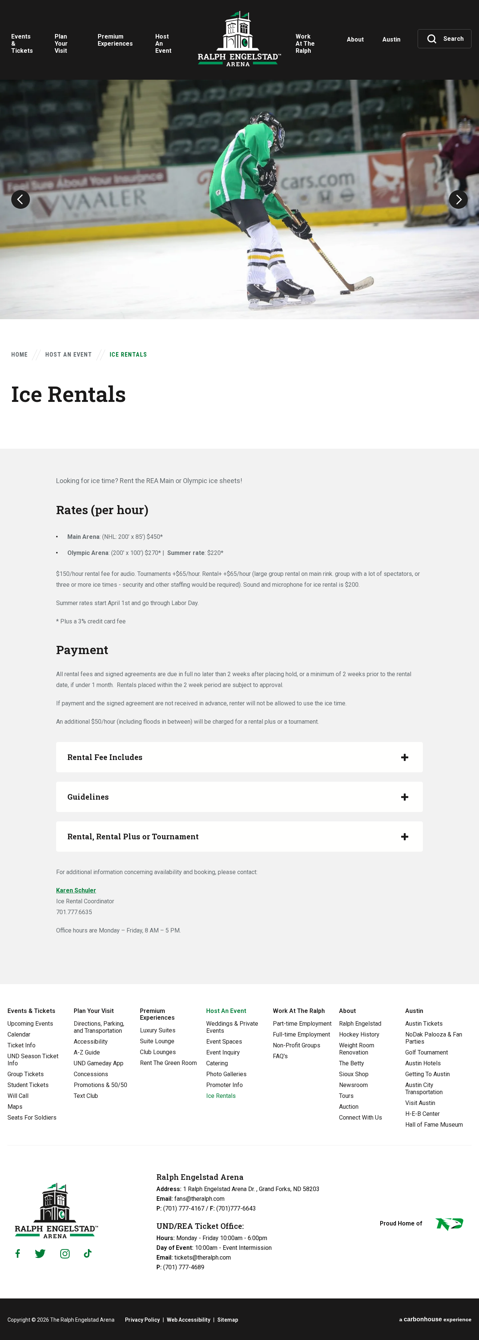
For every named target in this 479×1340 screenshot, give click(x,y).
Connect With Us (360, 1117)
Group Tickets (25, 1074)
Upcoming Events (30, 1023)
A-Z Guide (87, 1052)
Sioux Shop (354, 1074)
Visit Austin (420, 1103)
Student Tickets (28, 1085)
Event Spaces (224, 1041)
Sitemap (227, 1320)
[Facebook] (17, 1253)
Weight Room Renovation (356, 1049)
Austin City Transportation (424, 1088)
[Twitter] (40, 1254)
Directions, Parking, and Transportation (99, 1027)
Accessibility (91, 1041)
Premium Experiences (157, 1014)
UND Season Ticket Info (32, 1060)
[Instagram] (65, 1253)
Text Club (86, 1095)
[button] (20, 199)
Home (19, 354)
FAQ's (280, 1056)
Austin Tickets (424, 1023)
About (347, 1010)
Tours (346, 1095)
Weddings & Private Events (232, 1027)
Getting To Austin (427, 1074)
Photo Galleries (226, 1074)
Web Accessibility (188, 1320)
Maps (14, 1106)
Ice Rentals (221, 1095)
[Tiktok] (89, 1253)
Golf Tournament (426, 1052)
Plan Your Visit (94, 1010)
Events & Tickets (31, 1010)
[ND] (448, 1226)
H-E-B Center (422, 1113)
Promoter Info (224, 1085)
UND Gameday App (98, 1063)
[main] (239, 492)
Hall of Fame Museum (434, 1124)
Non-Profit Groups (296, 1045)
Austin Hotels (423, 1063)
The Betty (351, 1063)
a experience (435, 1319)
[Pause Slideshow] (469, 90)
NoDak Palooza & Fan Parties (433, 1038)
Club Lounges (158, 1052)
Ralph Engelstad (360, 1023)
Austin (414, 1010)
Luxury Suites (158, 1030)
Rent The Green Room (168, 1062)
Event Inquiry (223, 1052)
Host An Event (68, 354)
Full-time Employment (301, 1034)
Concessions (91, 1074)
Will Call (17, 1095)
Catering (217, 1063)
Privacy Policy (142, 1320)
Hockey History (359, 1034)
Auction (349, 1106)
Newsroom (353, 1085)
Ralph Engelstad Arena (239, 38)
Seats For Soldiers (32, 1117)
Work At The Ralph (299, 1010)
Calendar (18, 1034)
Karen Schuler (76, 890)
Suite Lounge (157, 1041)
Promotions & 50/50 (100, 1085)
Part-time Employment (302, 1023)
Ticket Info (21, 1045)
